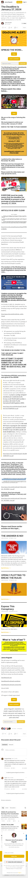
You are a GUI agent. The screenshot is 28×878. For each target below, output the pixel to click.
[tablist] (7, 744)
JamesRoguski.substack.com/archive (11, 685)
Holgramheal (7, 758)
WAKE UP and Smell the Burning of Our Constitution (10, 813)
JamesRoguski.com (6, 678)
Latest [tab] (6, 807)
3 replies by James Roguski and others (15, 793)
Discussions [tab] (12, 807)
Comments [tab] (4, 744)
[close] (23, 833)
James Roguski (8, 22)
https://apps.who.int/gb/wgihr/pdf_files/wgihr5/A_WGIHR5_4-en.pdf (13, 499)
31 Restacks (19, 728)
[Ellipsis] (26, 758)
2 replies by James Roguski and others (15, 772)
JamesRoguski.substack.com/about (10, 681)
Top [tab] (3, 807)
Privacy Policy (19, 868)
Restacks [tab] (11, 744)
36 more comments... (6, 800)
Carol (5, 777)
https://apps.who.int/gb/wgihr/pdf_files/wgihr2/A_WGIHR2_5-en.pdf (13, 488)
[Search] (25, 807)
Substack (6, 875)
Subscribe (19, 2)
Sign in (25, 2)
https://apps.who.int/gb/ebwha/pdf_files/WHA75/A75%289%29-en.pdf (14, 408)
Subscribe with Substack (15, 862)
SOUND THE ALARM (7, 824)
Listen (24, 23)
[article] (14, 816)
